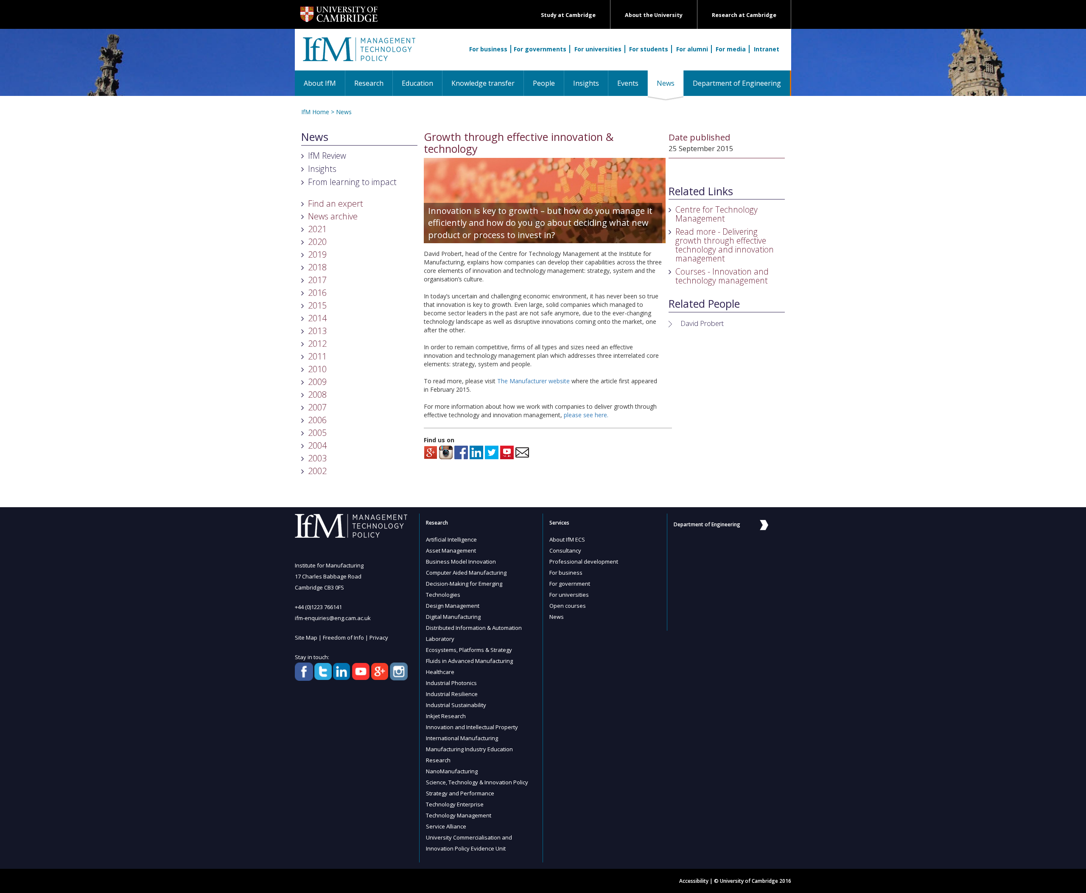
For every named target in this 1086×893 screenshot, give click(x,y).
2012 (317, 343)
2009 (317, 382)
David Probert (702, 323)
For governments (540, 49)
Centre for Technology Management (716, 214)
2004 (317, 445)
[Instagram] (446, 452)
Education (417, 83)
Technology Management (458, 815)
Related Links (701, 191)
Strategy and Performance (460, 793)
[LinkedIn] (476, 452)
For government (569, 583)
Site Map (306, 637)
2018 (317, 267)
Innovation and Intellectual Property (472, 727)
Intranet (766, 49)
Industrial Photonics (451, 683)
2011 (317, 356)
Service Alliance (446, 826)
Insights (586, 83)
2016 (317, 292)
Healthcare (440, 672)
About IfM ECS (567, 539)
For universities (597, 49)
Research (368, 83)
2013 (317, 331)
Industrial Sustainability (456, 705)
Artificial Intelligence (451, 539)
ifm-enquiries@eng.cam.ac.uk (333, 618)
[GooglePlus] (430, 452)
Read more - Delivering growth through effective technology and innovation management (724, 245)
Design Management (452, 605)
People (544, 83)
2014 (317, 318)
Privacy (378, 637)
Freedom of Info (343, 637)
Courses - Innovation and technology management (722, 276)
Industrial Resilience (452, 694)
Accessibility (693, 881)
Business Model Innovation (461, 561)
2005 (317, 432)
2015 (317, 305)
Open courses (567, 605)
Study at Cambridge (568, 15)
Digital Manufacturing (453, 617)
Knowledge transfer (483, 83)
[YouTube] (507, 452)
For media (731, 49)
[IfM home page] (358, 53)
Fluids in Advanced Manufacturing (469, 661)
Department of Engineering (737, 83)
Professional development (583, 561)
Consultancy (565, 550)
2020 (317, 241)
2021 (317, 229)
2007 (317, 407)
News (670, 83)
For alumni (692, 49)
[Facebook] (461, 452)
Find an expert (335, 203)
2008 (317, 394)
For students (648, 49)
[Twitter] (491, 452)
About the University (654, 15)
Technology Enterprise (455, 804)
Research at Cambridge (744, 15)
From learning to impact (352, 182)
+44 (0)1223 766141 (318, 607)
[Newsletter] (522, 452)
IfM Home (315, 112)
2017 (317, 280)
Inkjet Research (446, 716)
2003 (317, 458)
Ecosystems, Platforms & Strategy (469, 650)
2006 (317, 420)
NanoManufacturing (452, 771)
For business (488, 49)
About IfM (320, 83)
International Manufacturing (462, 738)
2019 (317, 254)
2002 (317, 471)
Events (627, 83)
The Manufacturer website (533, 381)
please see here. (586, 415)
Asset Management (451, 550)
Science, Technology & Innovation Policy (477, 782)
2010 (317, 369)
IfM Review (327, 155)
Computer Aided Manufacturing (466, 572)
